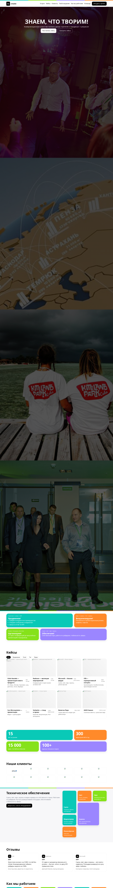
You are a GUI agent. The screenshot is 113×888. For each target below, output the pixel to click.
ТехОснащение (64, 4)
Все (9, 657)
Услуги (42, 4)
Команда (87, 4)
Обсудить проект (99, 4)
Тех (30, 657)
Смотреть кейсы (65, 31)
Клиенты (55, 4)
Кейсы (48, 4)
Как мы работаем (77, 4)
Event (24, 657)
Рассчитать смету (48, 31)
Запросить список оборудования (19, 806)
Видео (36, 657)
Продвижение (16, 657)
